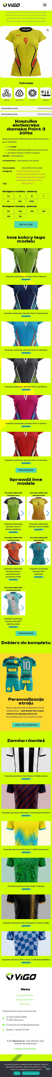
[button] (44, 4)
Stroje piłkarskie (25, 995)
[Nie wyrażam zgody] (48, 1069)
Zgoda (17, 1073)
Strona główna (13, 12)
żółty (23, 183)
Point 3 (30, 183)
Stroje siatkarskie (30, 12)
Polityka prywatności (31, 1073)
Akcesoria (25, 1004)
